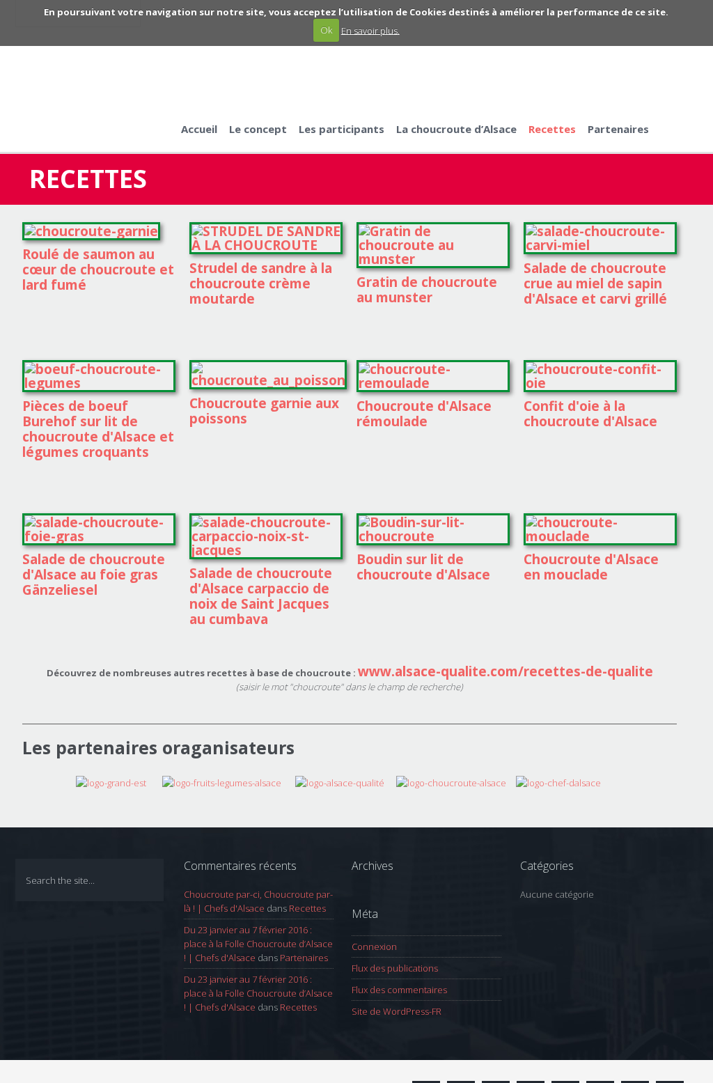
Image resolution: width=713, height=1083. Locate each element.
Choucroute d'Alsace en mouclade (591, 567)
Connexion (374, 946)
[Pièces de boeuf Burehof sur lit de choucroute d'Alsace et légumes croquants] (98, 383)
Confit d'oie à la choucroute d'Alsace (590, 413)
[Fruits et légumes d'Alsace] (229, 781)
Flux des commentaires (399, 989)
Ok (326, 30)
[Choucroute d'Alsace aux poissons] (268, 380)
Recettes (552, 129)
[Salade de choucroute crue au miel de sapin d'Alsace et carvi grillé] (600, 245)
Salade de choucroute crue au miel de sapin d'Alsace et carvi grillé (595, 283)
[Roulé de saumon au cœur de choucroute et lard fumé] (91, 231)
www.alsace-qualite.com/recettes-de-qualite (505, 671)
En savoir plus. (370, 30)
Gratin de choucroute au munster (426, 289)
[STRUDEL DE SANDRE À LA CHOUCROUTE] (266, 245)
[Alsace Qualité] (340, 781)
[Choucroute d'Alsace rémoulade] (433, 383)
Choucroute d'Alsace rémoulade (424, 413)
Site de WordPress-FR (396, 1011)
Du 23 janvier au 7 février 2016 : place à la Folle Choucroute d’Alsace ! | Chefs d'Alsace (258, 944)
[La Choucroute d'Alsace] (451, 781)
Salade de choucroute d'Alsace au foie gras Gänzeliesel (93, 574)
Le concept (258, 129)
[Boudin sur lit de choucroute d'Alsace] (433, 536)
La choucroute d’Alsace (456, 129)
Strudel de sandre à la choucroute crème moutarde (260, 283)
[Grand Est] (131, 781)
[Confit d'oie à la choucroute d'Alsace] (600, 383)
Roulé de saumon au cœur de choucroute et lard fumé (98, 269)
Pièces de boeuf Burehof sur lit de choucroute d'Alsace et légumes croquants (98, 429)
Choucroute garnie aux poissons (264, 411)
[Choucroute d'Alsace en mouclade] (600, 536)
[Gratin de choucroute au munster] (433, 259)
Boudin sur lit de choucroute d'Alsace (423, 567)
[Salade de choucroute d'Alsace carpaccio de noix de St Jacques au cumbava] (266, 550)
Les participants (341, 129)
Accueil (199, 129)
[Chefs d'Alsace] (558, 781)
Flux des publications (395, 968)
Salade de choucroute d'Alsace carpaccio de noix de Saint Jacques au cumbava (260, 596)
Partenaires (618, 129)
